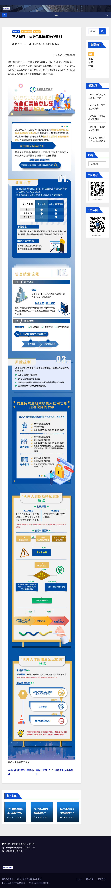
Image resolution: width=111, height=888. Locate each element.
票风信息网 (7, 879)
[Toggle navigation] (56, 15)
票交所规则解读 (26, 32)
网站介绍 (90, 879)
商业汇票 (50, 44)
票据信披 (37, 32)
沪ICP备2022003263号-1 (39, 883)
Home (79, 879)
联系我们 (102, 879)
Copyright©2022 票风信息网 (14, 883)
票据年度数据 (90, 62)
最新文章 (16, 32)
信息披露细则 (38, 44)
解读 (57, 44)
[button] (107, 15)
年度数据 (90, 54)
